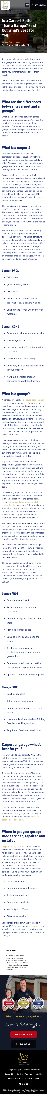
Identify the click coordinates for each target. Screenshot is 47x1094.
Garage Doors (8, 41)
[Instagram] (23, 1084)
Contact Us (38, 1074)
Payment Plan (22, 1092)
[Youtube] (27, 1084)
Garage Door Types (14, 1070)
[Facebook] (20, 1084)
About (24, 1078)
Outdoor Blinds (10, 1074)
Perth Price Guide (14, 1078)
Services (20, 1074)
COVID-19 (31, 1092)
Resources (29, 1074)
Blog (37, 1078)
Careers (31, 1078)
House (18, 41)
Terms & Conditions (31, 1090)
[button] (27, 5)
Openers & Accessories (31, 1070)
